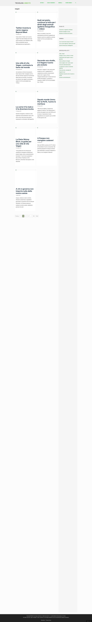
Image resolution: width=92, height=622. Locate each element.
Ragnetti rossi (62, 72)
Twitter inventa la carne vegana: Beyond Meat (23, 30)
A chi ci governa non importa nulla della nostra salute (25, 191)
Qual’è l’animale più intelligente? (66, 45)
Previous (17, 216)
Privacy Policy (48, 620)
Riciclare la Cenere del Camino (65, 33)
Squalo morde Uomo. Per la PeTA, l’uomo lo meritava (46, 101)
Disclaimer (43, 620)
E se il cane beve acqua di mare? (66, 41)
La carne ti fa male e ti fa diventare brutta (25, 108)
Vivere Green (68, 2)
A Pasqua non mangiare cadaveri (45, 139)
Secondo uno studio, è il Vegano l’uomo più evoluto (46, 62)
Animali (60, 2)
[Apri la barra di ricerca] (75, 2)
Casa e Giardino (51, 2)
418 (33, 216)
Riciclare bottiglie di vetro (64, 31)
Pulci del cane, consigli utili (65, 70)
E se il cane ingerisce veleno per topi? (67, 43)
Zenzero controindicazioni (64, 77)
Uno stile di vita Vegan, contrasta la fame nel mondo (24, 65)
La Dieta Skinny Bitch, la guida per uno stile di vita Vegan (23, 142)
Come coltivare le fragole (64, 61)
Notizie (42, 2)
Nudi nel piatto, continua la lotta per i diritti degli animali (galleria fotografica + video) (46, 24)
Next (37, 216)
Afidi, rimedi (61, 53)
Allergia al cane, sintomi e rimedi (66, 55)
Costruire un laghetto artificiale (65, 29)
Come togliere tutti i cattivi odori (66, 62)
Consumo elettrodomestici (64, 64)
